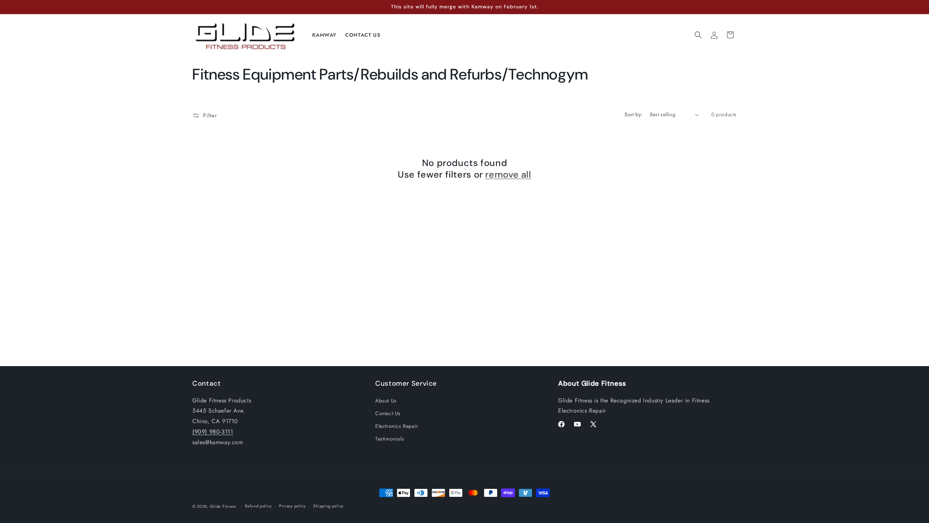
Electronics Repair (396, 426)
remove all (508, 175)
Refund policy (258, 506)
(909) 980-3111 (212, 431)
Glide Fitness (223, 506)
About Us (386, 400)
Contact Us (388, 413)
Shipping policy (328, 506)
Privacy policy (292, 506)
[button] (698, 35)
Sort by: (633, 114)
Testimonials (389, 438)
